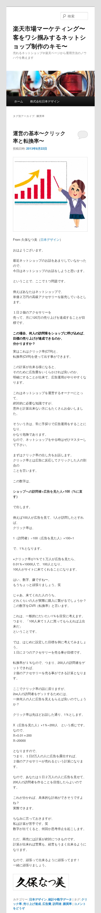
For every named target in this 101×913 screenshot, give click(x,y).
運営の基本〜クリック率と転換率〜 (39, 136)
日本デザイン (50, 239)
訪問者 (57, 903)
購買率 (67, 903)
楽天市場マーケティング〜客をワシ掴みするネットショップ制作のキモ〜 (49, 37)
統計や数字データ (60, 899)
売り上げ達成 (32, 903)
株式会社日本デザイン (45, 101)
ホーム (18, 101)
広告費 (46, 903)
